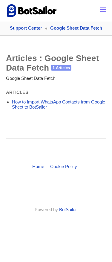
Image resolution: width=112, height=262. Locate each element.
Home (38, 166)
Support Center (26, 28)
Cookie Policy (63, 166)
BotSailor (67, 209)
